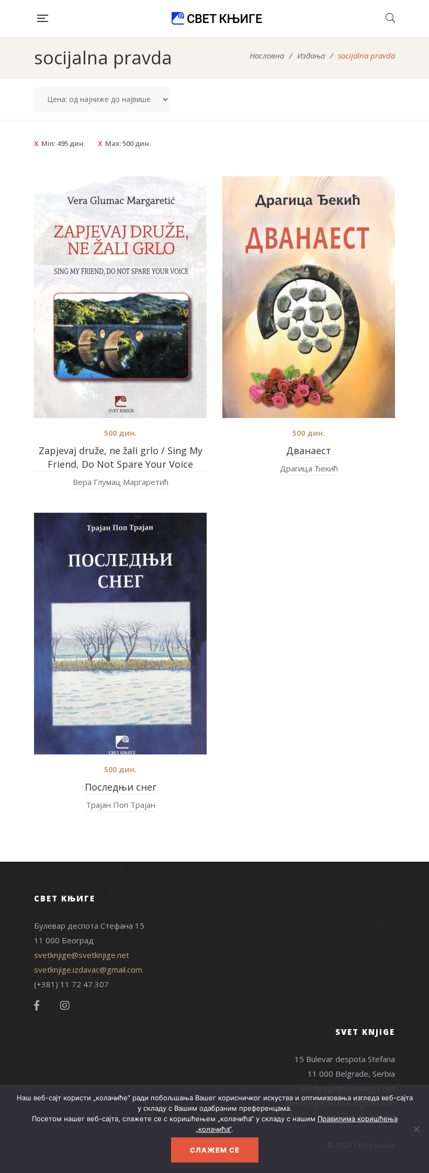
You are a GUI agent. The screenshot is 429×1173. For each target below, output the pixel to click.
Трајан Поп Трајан (120, 804)
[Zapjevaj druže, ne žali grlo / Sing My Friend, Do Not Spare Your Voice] (120, 297)
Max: (128, 143)
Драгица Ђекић (309, 468)
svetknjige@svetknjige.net (81, 955)
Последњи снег (120, 787)
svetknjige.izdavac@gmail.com (88, 969)
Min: (63, 143)
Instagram (65, 1005)
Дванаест (308, 450)
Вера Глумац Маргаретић (120, 482)
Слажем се (215, 1150)
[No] (416, 1129)
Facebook (36, 1005)
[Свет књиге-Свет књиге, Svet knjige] (216, 18)
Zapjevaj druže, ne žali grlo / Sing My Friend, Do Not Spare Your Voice (120, 457)
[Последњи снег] (120, 633)
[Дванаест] (308, 297)
